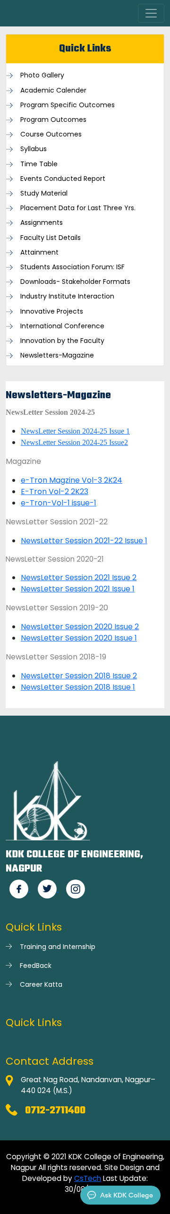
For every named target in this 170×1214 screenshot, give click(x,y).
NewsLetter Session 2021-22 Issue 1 (84, 540)
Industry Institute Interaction (67, 296)
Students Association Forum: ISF (72, 267)
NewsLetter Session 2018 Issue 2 (79, 675)
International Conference (62, 326)
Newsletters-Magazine (57, 355)
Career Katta (41, 984)
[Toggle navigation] (151, 13)
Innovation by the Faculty (62, 340)
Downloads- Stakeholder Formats (75, 281)
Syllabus (33, 149)
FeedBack (35, 965)
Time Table (39, 164)
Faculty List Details (50, 237)
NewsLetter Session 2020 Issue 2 (80, 626)
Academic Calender (53, 90)
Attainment (39, 252)
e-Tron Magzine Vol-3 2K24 (71, 480)
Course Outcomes (51, 134)
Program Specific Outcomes (67, 105)
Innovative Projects (51, 311)
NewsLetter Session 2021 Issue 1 (78, 588)
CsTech (87, 1178)
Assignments (41, 222)
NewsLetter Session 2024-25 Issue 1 (75, 431)
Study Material (44, 193)
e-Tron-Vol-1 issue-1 (58, 502)
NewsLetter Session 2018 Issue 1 (78, 687)
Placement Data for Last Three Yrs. (78, 208)
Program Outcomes (53, 119)
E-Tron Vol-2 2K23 (54, 491)
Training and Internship (57, 946)
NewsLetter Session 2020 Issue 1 (79, 638)
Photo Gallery (42, 75)
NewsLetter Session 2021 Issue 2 (78, 577)
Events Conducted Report (62, 178)
